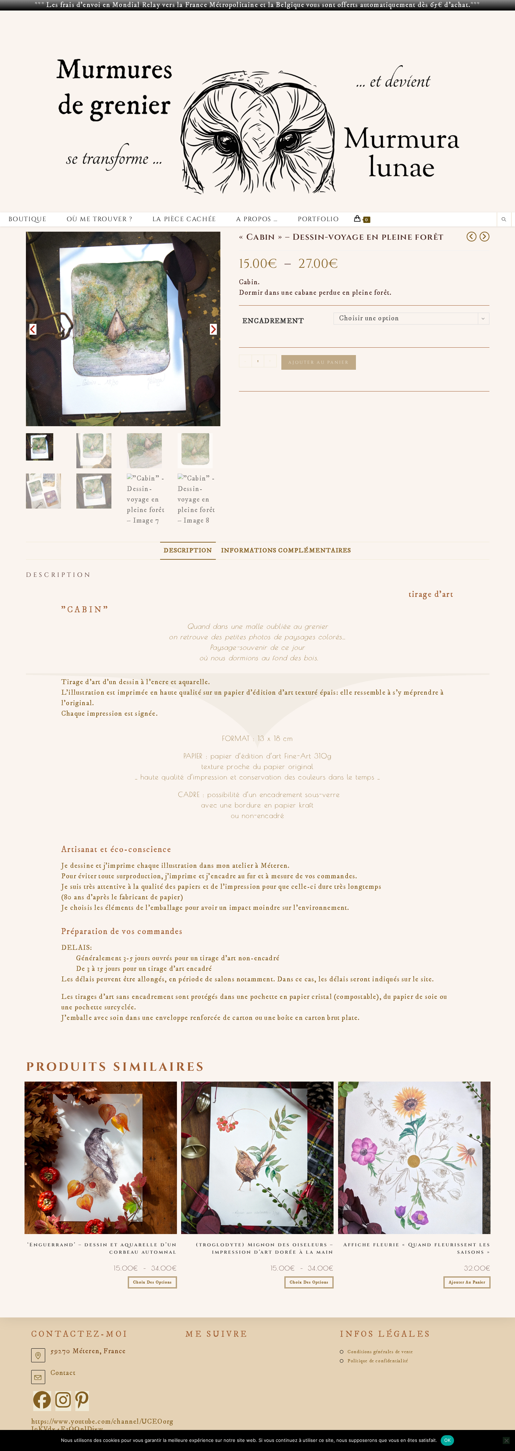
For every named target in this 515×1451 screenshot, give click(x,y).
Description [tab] (188, 550)
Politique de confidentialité (378, 1360)
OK (447, 1440)
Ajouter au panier (318, 362)
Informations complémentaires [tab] (286, 550)
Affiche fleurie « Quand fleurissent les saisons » (416, 1248)
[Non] (506, 1440)
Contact (63, 1373)
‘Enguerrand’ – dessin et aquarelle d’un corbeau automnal (102, 1248)
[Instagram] (63, 1401)
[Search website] (504, 220)
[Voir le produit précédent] (471, 236)
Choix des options (152, 1282)
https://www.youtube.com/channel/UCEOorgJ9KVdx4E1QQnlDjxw (102, 1425)
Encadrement (273, 321)
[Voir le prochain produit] (484, 236)
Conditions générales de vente (380, 1351)
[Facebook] (42, 1401)
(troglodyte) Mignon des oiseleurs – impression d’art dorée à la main (265, 1248)
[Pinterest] (82, 1401)
